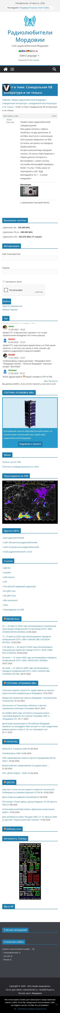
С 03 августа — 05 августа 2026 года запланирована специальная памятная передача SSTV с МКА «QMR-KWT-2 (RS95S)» (27, 650)
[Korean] (36, 51)
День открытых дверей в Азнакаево (19, 797)
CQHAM (7, 572)
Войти (6, 301)
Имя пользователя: (11, 254)
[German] (28, 51)
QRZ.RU (7, 568)
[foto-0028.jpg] (29, 191)
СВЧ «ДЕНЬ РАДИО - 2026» (14, 773)
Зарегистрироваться (12, 306)
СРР (5, 581)
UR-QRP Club (9, 595)
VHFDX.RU (12, 741)
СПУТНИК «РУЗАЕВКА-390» (21, 683)
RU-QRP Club (9, 591)
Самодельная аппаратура (14, 103)
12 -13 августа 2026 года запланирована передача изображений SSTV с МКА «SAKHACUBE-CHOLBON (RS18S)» (26, 639)
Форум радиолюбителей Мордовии (29, 99)
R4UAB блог (13, 618)
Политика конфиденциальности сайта (20, 466)
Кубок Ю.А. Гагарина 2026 (14, 748)
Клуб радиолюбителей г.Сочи (17, 551)
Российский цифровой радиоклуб (19, 586)
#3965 (54, 116)
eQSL (5, 605)
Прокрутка (53, 381)
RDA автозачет (10, 600)
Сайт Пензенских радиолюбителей (20, 542)
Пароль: (6, 267)
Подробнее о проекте (30, 444)
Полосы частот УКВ (11, 462)
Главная (6, 99)
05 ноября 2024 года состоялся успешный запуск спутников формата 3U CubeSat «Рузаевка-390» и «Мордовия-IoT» (25, 716)
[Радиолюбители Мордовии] (5, 69)
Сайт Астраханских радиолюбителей (21, 547)
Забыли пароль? (10, 309)
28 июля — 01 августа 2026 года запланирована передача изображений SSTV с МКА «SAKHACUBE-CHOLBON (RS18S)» (26, 671)
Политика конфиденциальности (32, 1009)
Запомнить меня (14, 281)
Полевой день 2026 (11, 753)
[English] (22, 51)
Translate (36, 60)
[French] (25, 51)
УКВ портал (9, 577)
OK (15, 1009)
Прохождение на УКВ (13, 609)
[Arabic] (20, 51)
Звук (46, 381)
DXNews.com (13, 829)
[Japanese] (34, 51)
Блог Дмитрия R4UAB (13, 537)
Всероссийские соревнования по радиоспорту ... (25, 765)
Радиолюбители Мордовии (30, 35)
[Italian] (31, 51)
